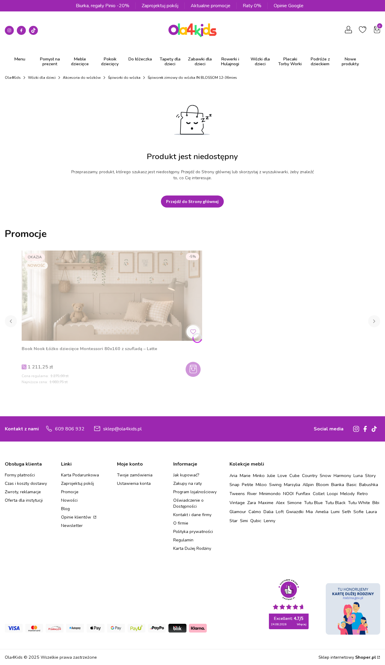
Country (309, 476)
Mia (309, 512)
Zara (251, 503)
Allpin (308, 485)
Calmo (254, 512)
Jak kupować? (186, 475)
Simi (244, 521)
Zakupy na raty (187, 483)
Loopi (332, 494)
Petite (247, 485)
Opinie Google (288, 5)
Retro (362, 494)
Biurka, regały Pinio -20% (102, 5)
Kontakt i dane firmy (192, 515)
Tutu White (359, 503)
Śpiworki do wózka (124, 77)
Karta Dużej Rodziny (192, 548)
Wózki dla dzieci (42, 77)
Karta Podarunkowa (80, 475)
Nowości (69, 500)
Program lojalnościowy (195, 492)
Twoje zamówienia (134, 475)
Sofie (358, 512)
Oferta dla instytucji (24, 500)
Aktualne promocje (210, 5)
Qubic (255, 521)
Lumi (335, 512)
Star (233, 521)
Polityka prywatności (193, 531)
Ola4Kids (13, 77)
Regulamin (183, 540)
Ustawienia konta (134, 483)
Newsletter (72, 525)
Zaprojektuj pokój (160, 5)
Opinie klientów (76, 517)
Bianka (337, 485)
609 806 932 (70, 429)
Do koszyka (194, 369)
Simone (294, 503)
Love (282, 476)
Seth (346, 512)
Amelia (321, 512)
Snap (234, 485)
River (252, 494)
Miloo (261, 485)
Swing (275, 485)
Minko (259, 476)
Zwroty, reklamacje (23, 492)
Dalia (268, 512)
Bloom (322, 485)
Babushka (368, 485)
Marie (245, 476)
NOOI (288, 494)
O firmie (180, 523)
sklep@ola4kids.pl (122, 429)
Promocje (70, 492)
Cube (294, 476)
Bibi (375, 503)
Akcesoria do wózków (82, 77)
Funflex (303, 494)
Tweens (237, 494)
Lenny (269, 521)
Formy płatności (20, 475)
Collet (319, 494)
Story (370, 476)
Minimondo (270, 494)
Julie (271, 476)
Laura (371, 512)
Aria (233, 476)
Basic (351, 485)
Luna (358, 476)
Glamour (237, 512)
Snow (325, 476)
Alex (280, 503)
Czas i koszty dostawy (26, 483)
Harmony (342, 476)
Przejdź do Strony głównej (192, 201)
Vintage (237, 503)
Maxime (265, 503)
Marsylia (292, 485)
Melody (347, 494)
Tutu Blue (313, 503)
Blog (65, 509)
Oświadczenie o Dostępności (188, 503)
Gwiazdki (294, 512)
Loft (280, 512)
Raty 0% (252, 5)
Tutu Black (335, 503)
